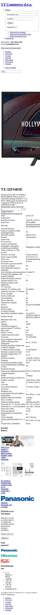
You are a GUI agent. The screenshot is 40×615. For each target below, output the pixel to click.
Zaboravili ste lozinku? (18, 32)
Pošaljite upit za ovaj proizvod (11, 214)
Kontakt (8, 610)
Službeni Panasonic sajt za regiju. (6, 505)
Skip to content (10, 68)
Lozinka (10, 19)
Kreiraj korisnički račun (18, 36)
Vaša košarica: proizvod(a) (11, 48)
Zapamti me (11, 27)
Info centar (9, 606)
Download (9, 608)
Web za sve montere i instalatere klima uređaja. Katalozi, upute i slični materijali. (6, 453)
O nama (8, 602)
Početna (8, 598)
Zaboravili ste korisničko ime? (20, 34)
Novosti (8, 604)
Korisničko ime (12, 15)
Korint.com (10, 594)
